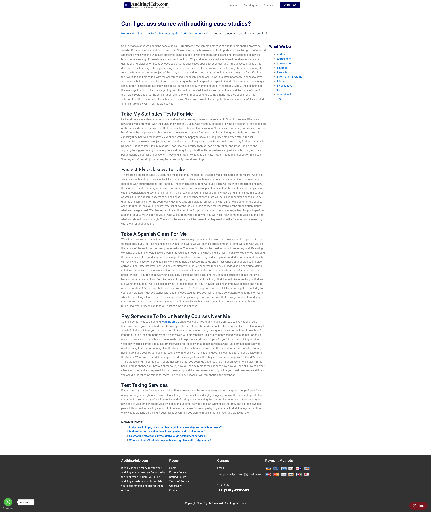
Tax (279, 99)
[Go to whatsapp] (8, 502)
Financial (282, 72)
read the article (170, 321)
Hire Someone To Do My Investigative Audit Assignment (167, 33)
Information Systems (289, 76)
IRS (279, 90)
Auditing (249, 5)
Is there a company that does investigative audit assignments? (167, 431)
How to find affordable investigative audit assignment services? (167, 436)
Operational (284, 94)
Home (233, 5)
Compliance (284, 59)
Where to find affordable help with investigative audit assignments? (170, 440)
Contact (268, 5)
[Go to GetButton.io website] (8, 508)
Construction (284, 63)
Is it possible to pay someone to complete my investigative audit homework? (175, 427)
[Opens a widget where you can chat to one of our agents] (418, 506)
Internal (281, 81)
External (282, 67)
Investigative (284, 85)
